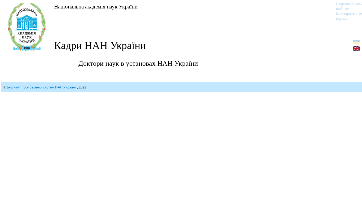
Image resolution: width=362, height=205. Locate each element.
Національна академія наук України (96, 6)
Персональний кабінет (346, 6)
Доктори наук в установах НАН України (138, 63)
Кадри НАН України (100, 45)
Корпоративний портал (346, 16)
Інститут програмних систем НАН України (42, 87)
